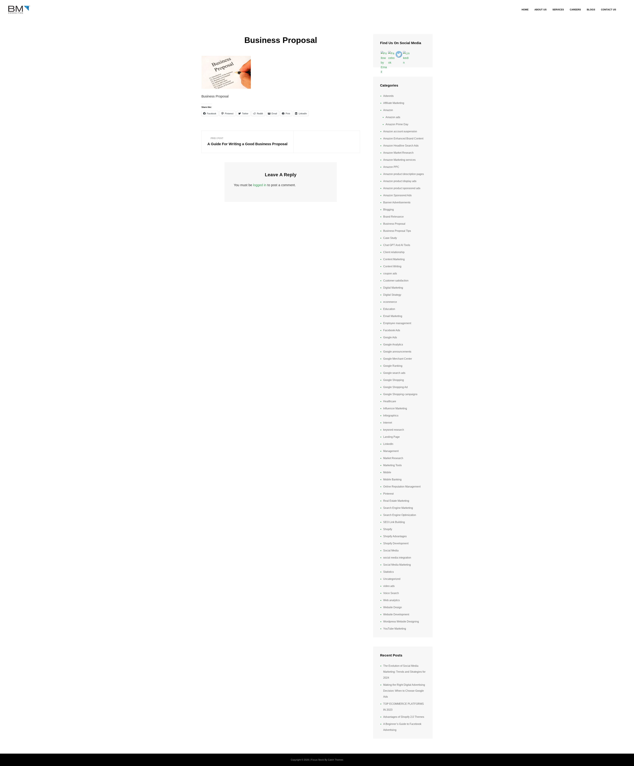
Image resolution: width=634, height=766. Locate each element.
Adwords (388, 95)
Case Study (390, 238)
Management (391, 451)
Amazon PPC (391, 167)
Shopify (387, 529)
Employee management (397, 323)
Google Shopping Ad (395, 387)
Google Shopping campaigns (400, 394)
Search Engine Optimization (399, 515)
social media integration (397, 557)
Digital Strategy (392, 294)
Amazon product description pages (403, 174)
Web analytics (391, 600)
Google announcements (397, 351)
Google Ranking (392, 365)
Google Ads (390, 337)
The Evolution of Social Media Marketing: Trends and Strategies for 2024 (404, 671)
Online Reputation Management (402, 486)
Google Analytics (393, 344)
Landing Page (391, 436)
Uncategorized (391, 579)
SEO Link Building (394, 522)
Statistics (388, 571)
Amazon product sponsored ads (401, 188)
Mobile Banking (392, 479)
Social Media (391, 550)
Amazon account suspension (400, 131)
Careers (575, 9)
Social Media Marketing (397, 564)
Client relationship (394, 252)
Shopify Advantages (395, 536)
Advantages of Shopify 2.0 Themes (403, 716)
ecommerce (390, 301)
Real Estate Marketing (396, 500)
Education (389, 309)
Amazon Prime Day (397, 124)
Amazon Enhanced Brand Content (403, 138)
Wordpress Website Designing (401, 621)
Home (525, 9)
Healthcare (389, 401)
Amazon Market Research (398, 152)
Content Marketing (394, 259)
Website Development (396, 614)
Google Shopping (393, 380)
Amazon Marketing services (399, 159)
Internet (387, 422)
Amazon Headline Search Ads (401, 145)
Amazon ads (393, 117)
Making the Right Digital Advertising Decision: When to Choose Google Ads (404, 690)
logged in (259, 185)
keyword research (393, 429)
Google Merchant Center (397, 358)
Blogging (388, 209)
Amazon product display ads (399, 181)
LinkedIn (388, 444)
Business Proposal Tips (397, 230)
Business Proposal (394, 223)
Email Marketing (392, 316)
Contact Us (608, 9)
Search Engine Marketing (398, 507)
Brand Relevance (393, 216)
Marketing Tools (392, 465)
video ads (389, 586)
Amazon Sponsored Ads (397, 195)
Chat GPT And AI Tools (396, 245)
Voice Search (391, 593)
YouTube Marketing (394, 628)
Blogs (591, 9)
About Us (540, 9)
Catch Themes (335, 759)
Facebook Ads (391, 330)
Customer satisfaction (395, 280)
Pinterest (388, 493)
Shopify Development (395, 543)
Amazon (388, 110)
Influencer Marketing (395, 408)
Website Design (392, 607)
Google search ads (394, 373)
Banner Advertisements (396, 202)
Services (558, 9)
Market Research (393, 458)
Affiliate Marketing (393, 103)
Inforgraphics (390, 415)
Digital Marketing (393, 287)
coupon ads (390, 273)
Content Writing (392, 266)
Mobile (387, 472)
